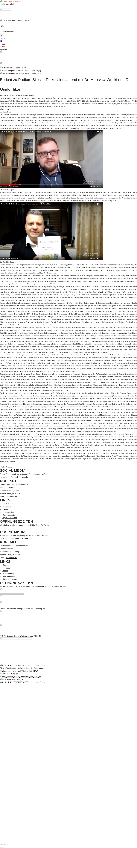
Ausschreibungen (9, 777)
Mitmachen (6, 752)
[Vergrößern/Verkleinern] (1, 844)
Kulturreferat (7, 824)
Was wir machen (9, 799)
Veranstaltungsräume (10, 805)
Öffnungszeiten (8, 743)
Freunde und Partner (10, 808)
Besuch (5, 738)
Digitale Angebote (9, 716)
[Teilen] (5, 844)
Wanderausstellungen (11, 718)
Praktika (5, 760)
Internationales (8, 771)
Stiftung (5, 785)
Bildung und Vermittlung (11, 727)
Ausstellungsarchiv (10, 721)
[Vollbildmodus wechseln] (3, 844)
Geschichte (7, 693)
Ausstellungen (8, 704)
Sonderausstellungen (10, 713)
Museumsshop (8, 749)
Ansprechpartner (9, 796)
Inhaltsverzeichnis (7, 4)
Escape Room (8, 732)
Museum (5, 688)
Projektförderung (9, 830)
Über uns (6, 763)
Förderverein (7, 757)
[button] (2, 35)
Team (4, 766)
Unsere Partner (8, 769)
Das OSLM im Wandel (11, 710)
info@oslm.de (11, 496)
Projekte (5, 833)
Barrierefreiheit (8, 746)
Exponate (6, 699)
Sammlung (6, 696)
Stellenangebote (8, 774)
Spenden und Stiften (10, 816)
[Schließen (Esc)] (7, 844)
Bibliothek (6, 702)
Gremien (5, 794)
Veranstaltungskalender (11, 724)
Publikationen (7, 838)
